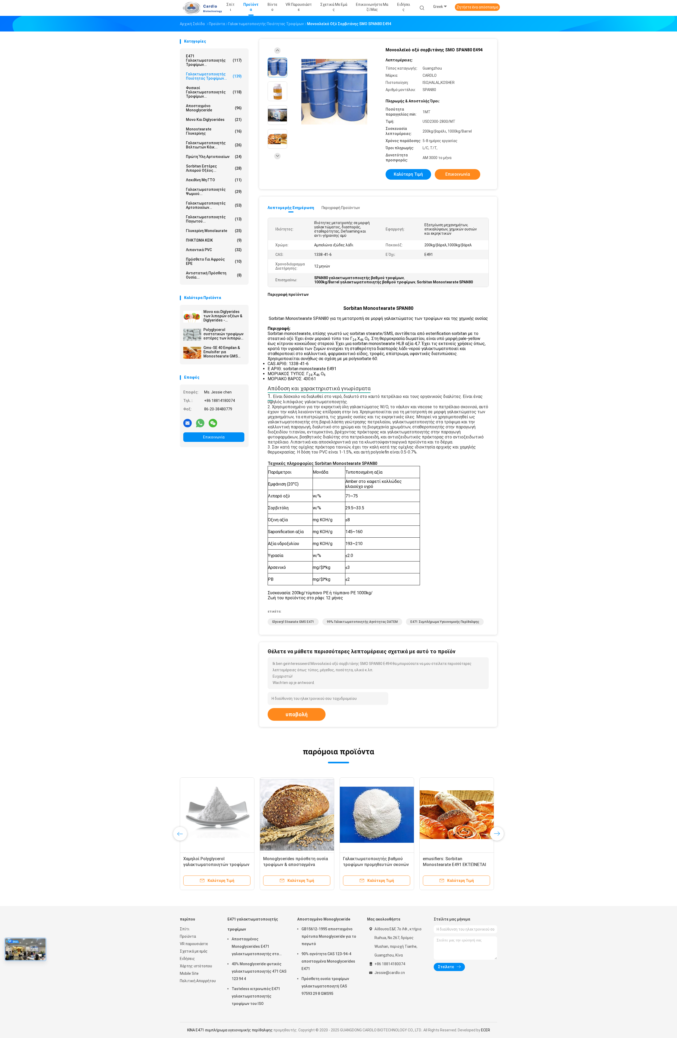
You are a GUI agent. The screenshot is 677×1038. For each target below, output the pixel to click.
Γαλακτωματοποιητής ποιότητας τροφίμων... (214, 76)
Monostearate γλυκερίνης (214, 131)
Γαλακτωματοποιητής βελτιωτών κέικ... (214, 145)
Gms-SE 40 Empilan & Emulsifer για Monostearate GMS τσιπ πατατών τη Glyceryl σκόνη (221, 352)
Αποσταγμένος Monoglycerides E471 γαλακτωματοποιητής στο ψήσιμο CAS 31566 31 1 (255, 947)
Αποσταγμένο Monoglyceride (214, 108)
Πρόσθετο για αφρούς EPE (214, 261)
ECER (485, 1030)
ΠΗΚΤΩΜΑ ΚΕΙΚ (214, 240)
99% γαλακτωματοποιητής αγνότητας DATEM (362, 622)
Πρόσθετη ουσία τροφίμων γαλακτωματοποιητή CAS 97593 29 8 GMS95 (325, 986)
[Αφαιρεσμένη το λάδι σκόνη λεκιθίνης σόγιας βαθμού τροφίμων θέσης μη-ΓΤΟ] (297, 815)
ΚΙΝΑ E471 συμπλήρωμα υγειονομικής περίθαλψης (230, 1030)
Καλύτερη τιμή (408, 174)
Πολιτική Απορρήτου (198, 981)
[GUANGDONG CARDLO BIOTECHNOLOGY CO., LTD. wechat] (213, 423)
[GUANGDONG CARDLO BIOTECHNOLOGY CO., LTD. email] (187, 423)
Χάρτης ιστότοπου (196, 966)
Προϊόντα (188, 936)
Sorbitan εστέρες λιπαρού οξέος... (214, 168)
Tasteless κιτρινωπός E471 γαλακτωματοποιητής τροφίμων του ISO (256, 996)
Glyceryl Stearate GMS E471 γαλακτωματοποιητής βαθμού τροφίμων (453, 864)
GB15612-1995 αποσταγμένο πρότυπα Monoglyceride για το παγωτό (328, 936)
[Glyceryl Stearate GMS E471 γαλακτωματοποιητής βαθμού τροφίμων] (457, 815)
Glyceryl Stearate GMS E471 (293, 622)
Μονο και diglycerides (214, 119)
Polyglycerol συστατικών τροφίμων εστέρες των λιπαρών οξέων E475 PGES (223, 334)
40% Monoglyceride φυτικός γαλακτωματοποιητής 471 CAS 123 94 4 (259, 971)
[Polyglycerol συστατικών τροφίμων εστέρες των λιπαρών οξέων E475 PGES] (192, 335)
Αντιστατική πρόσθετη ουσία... (214, 275)
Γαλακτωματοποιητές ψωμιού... (214, 191)
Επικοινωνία (214, 437)
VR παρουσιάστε (194, 944)
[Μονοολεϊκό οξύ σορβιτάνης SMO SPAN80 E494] (334, 92)
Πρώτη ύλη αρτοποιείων (214, 157)
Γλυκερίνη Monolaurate (214, 231)
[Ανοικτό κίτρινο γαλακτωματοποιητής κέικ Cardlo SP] (377, 815)
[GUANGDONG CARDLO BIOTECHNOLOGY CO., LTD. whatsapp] (200, 423)
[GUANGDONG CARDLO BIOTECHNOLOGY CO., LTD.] (200, 8)
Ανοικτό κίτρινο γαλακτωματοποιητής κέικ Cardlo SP (376, 864)
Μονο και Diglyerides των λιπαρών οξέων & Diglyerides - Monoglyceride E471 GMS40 (222, 316)
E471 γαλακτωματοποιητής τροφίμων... (214, 60)
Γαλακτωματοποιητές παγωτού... (214, 219)
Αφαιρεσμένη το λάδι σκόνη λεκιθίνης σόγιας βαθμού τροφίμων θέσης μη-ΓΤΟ (291, 864)
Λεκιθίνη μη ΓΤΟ (214, 180)
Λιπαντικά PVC (214, 250)
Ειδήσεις (187, 959)
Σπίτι (184, 929)
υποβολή (297, 714)
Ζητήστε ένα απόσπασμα (477, 7)
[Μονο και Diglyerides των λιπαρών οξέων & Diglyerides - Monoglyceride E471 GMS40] (192, 317)
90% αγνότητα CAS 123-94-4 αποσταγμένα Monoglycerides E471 (328, 961)
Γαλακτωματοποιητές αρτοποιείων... (214, 205)
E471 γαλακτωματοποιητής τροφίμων (252, 924)
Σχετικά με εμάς (194, 951)
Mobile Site (189, 973)
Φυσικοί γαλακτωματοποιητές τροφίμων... (214, 92)
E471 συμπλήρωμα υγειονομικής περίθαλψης (444, 622)
